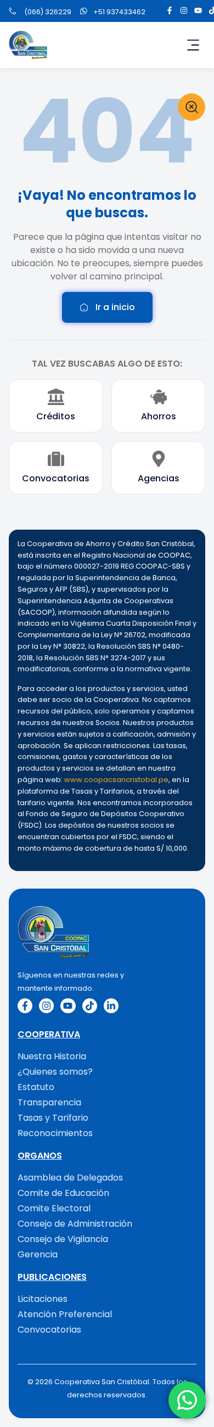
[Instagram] (184, 10)
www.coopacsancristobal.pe (116, 779)
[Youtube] (198, 10)
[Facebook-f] (169, 10)
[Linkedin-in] (111, 1005)
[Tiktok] (89, 1005)
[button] (193, 44)
